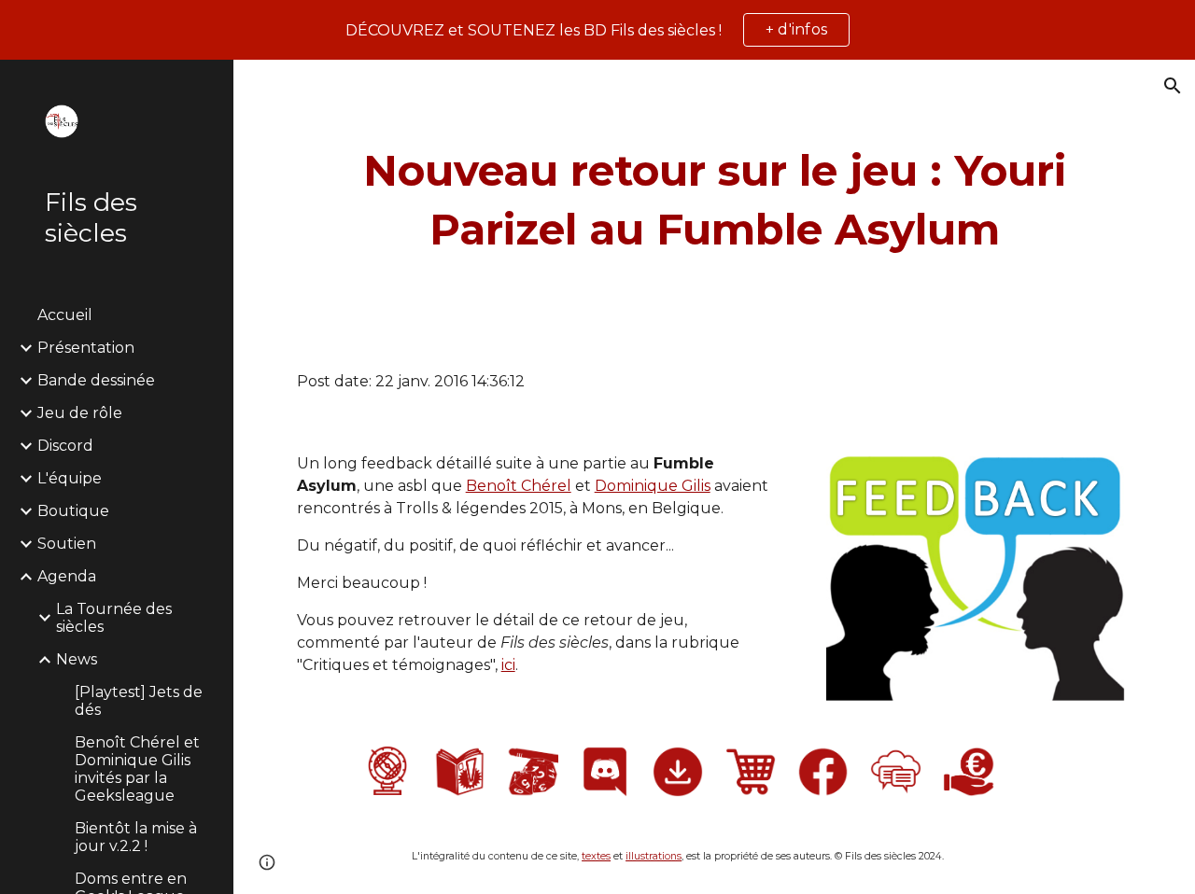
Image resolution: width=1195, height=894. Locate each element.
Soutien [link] (66, 543)
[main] (714, 200)
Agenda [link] (66, 576)
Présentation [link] (85, 347)
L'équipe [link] (69, 478)
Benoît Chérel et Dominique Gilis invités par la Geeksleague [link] (137, 768)
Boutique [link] (73, 511)
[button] (1172, 85)
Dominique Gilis (652, 486)
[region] (597, 30)
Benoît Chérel (518, 486)
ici (508, 665)
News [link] (76, 659)
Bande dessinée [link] (96, 380)
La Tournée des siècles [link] (114, 618)
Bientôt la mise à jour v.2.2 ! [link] (136, 837)
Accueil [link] (64, 315)
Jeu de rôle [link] (79, 413)
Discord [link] (65, 445)
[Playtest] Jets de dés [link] (139, 701)
